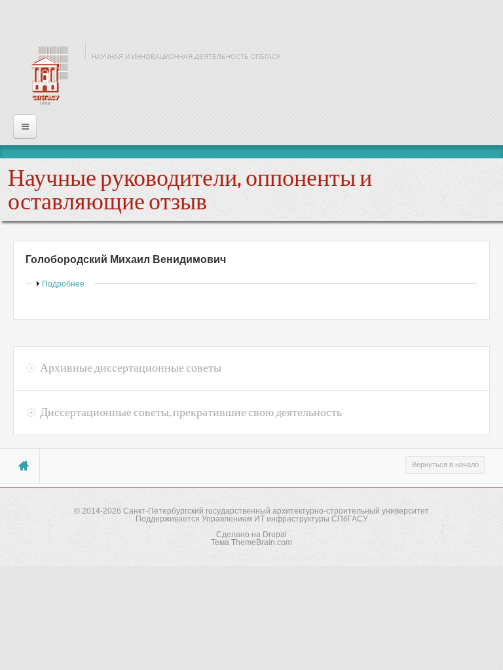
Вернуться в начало (445, 464)
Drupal (275, 534)
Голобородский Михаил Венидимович (126, 259)
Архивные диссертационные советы (130, 367)
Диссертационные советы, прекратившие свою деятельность (191, 412)
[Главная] (46, 75)
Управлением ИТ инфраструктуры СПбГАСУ (285, 518)
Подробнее (63, 284)
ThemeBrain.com (261, 542)
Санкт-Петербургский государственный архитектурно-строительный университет (276, 511)
